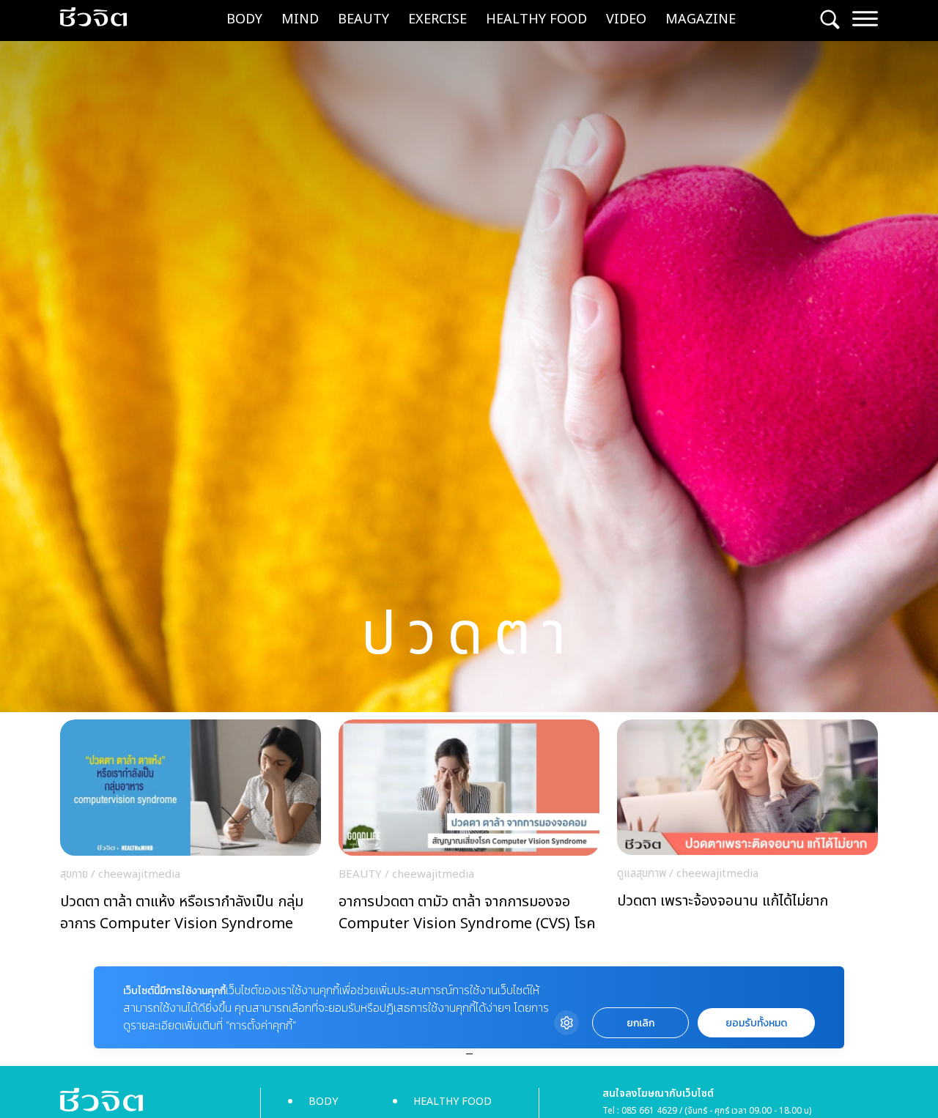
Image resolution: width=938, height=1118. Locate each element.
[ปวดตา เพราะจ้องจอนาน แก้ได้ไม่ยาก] (747, 829)
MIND (300, 19)
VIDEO (626, 19)
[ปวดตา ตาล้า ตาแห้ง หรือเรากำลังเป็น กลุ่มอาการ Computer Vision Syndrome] (190, 830)
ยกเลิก (640, 1023)
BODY (244, 19)
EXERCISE (437, 19)
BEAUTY (363, 19)
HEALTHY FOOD (536, 19)
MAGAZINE (700, 19)
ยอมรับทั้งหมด (756, 1023)
